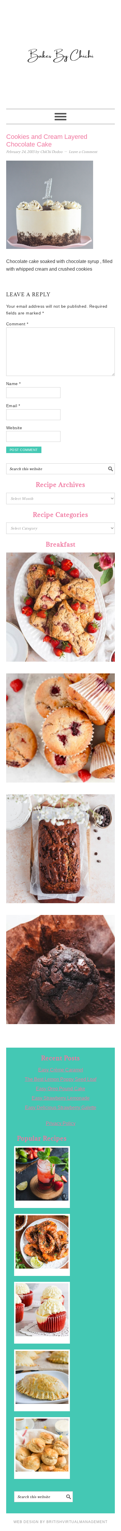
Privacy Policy (60, 1123)
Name (13, 383)
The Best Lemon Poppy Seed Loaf (60, 1079)
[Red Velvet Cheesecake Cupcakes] (42, 1309)
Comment (17, 324)
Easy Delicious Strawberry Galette (60, 1107)
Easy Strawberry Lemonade (61, 1098)
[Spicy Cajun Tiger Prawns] (42, 1241)
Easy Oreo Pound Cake (60, 1088)
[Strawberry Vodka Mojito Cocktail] (42, 1174)
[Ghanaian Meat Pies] (42, 1377)
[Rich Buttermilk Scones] (42, 1445)
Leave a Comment (83, 151)
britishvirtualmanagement (76, 1522)
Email (13, 405)
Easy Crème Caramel (60, 1069)
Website (14, 427)
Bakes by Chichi (60, 31)
